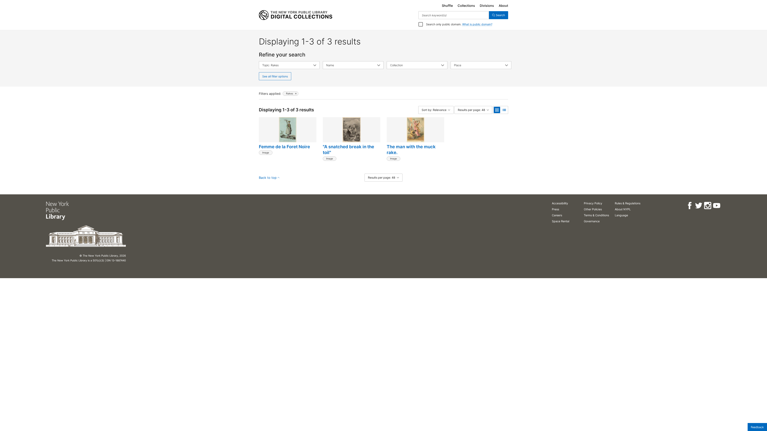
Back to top (268, 178)
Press (555, 209)
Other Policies (593, 209)
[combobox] (453, 15)
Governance (592, 221)
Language (621, 215)
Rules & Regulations (627, 203)
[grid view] (497, 110)
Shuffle (447, 6)
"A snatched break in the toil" (348, 149)
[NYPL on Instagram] (707, 205)
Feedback (757, 427)
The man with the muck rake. (411, 149)
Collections (466, 6)
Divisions (487, 6)
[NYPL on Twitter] (698, 205)
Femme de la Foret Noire (284, 146)
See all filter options (275, 76)
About (503, 6)
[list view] (504, 110)
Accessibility (560, 203)
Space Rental (560, 221)
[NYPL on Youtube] (716, 205)
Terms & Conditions (596, 215)
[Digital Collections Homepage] (295, 15)
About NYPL (623, 209)
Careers (557, 215)
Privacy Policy (593, 203)
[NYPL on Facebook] (689, 205)
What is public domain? (477, 24)
